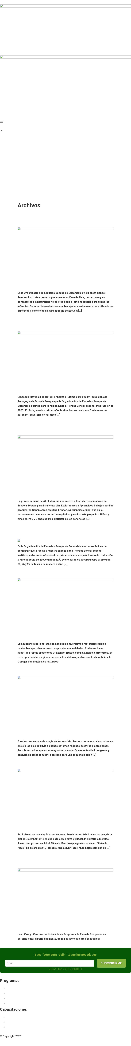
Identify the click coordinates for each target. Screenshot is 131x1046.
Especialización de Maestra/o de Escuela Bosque (46, 1022)
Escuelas (14, 998)
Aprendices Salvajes (23, 993)
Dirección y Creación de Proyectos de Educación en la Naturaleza (61, 1027)
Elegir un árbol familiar (38, 763)
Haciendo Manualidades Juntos (43, 572)
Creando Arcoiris (32, 670)
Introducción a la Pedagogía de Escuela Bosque (46, 1016)
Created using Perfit (65, 968)
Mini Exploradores (21, 988)
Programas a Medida (23, 1003)
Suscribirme (111, 963)
